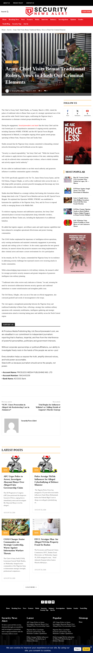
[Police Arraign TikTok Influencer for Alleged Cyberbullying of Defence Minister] (46, 464)
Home (3, 30)
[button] (5, 11)
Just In (9, 30)
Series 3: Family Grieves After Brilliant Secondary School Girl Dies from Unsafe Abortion (81, 201)
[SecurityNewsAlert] (7, 91)
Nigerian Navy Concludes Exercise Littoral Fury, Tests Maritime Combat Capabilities (37, 631)
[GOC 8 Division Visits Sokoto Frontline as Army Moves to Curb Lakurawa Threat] (68, 223)
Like (67, 110)
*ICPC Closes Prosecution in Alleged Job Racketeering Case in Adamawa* (15, 407)
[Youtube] (53, 602)
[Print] (47, 391)
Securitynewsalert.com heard (28, 125)
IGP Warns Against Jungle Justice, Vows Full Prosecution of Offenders (81, 190)
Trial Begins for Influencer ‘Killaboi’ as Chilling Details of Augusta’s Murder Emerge (47, 407)
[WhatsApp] (36, 391)
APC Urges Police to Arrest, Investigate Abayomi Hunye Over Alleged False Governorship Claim (14, 482)
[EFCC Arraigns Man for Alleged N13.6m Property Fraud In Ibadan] (46, 527)
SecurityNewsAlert (18, 91)
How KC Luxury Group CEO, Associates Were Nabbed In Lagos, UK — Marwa (81, 180)
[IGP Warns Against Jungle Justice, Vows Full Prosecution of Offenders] (68, 191)
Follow (77, 110)
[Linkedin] (25, 391)
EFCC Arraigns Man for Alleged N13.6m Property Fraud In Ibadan (46, 542)
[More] (47, 102)
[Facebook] (14, 391)
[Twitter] (19, 391)
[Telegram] (31, 391)
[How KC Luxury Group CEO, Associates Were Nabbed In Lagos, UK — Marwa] (68, 179)
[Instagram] (46, 602)
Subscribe (87, 110)
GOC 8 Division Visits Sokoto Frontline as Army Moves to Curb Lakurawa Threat (81, 223)
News (15, 62)
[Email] (42, 391)
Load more (30, 587)
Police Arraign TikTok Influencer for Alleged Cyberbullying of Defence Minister (37, 639)
